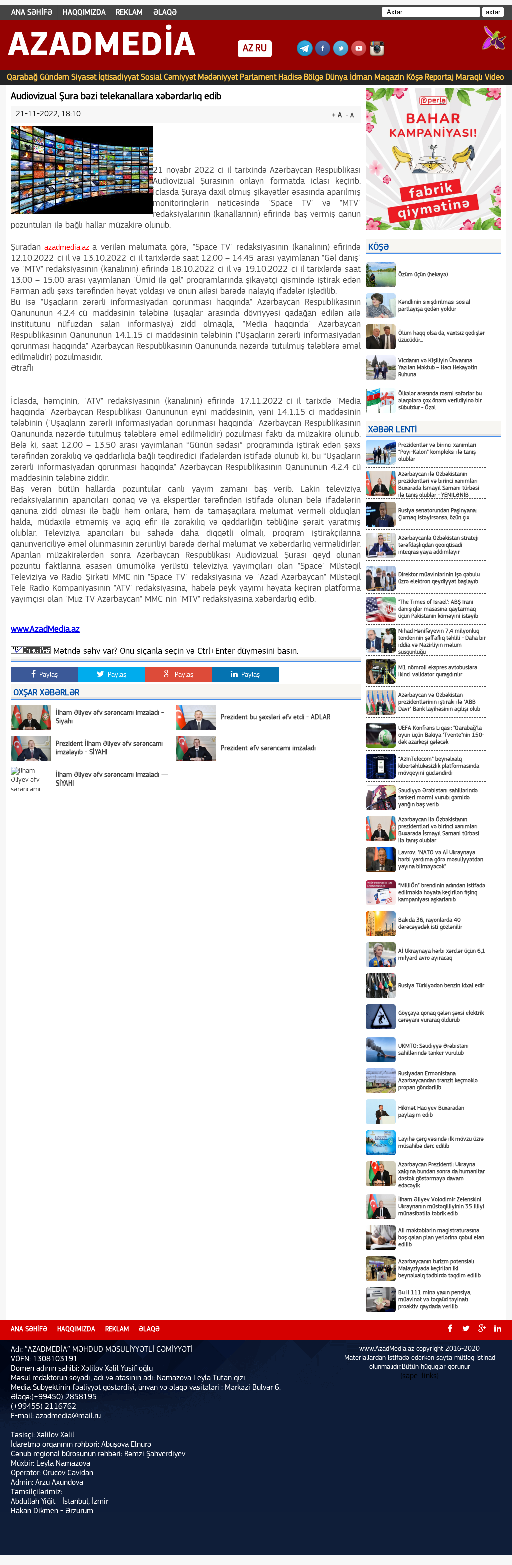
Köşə (414, 77)
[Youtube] (359, 54)
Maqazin (389, 77)
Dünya (337, 77)
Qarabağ (22, 77)
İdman (361, 77)
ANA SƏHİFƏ (32, 13)
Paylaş (48, 675)
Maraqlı (469, 77)
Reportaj (439, 77)
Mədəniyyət (218, 77)
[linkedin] (498, 1330)
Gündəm (55, 77)
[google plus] (482, 1330)
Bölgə (314, 77)
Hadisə (290, 77)
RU (261, 49)
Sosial (151, 77)
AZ (248, 49)
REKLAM (129, 13)
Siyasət (84, 77)
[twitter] (466, 1330)
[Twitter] (341, 54)
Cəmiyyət (180, 77)
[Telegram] (305, 54)
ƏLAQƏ (165, 13)
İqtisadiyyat (118, 77)
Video (494, 77)
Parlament (258, 77)
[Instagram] (377, 54)
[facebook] (450, 1330)
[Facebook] (323, 54)
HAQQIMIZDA (84, 13)
